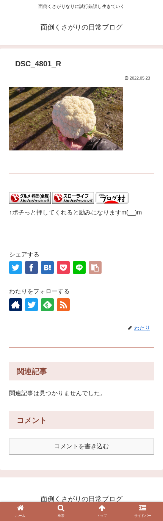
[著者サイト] (15, 304)
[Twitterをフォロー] (31, 304)
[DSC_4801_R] (47, 267)
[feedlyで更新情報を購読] (47, 304)
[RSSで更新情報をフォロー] (63, 304)
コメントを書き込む (81, 446)
